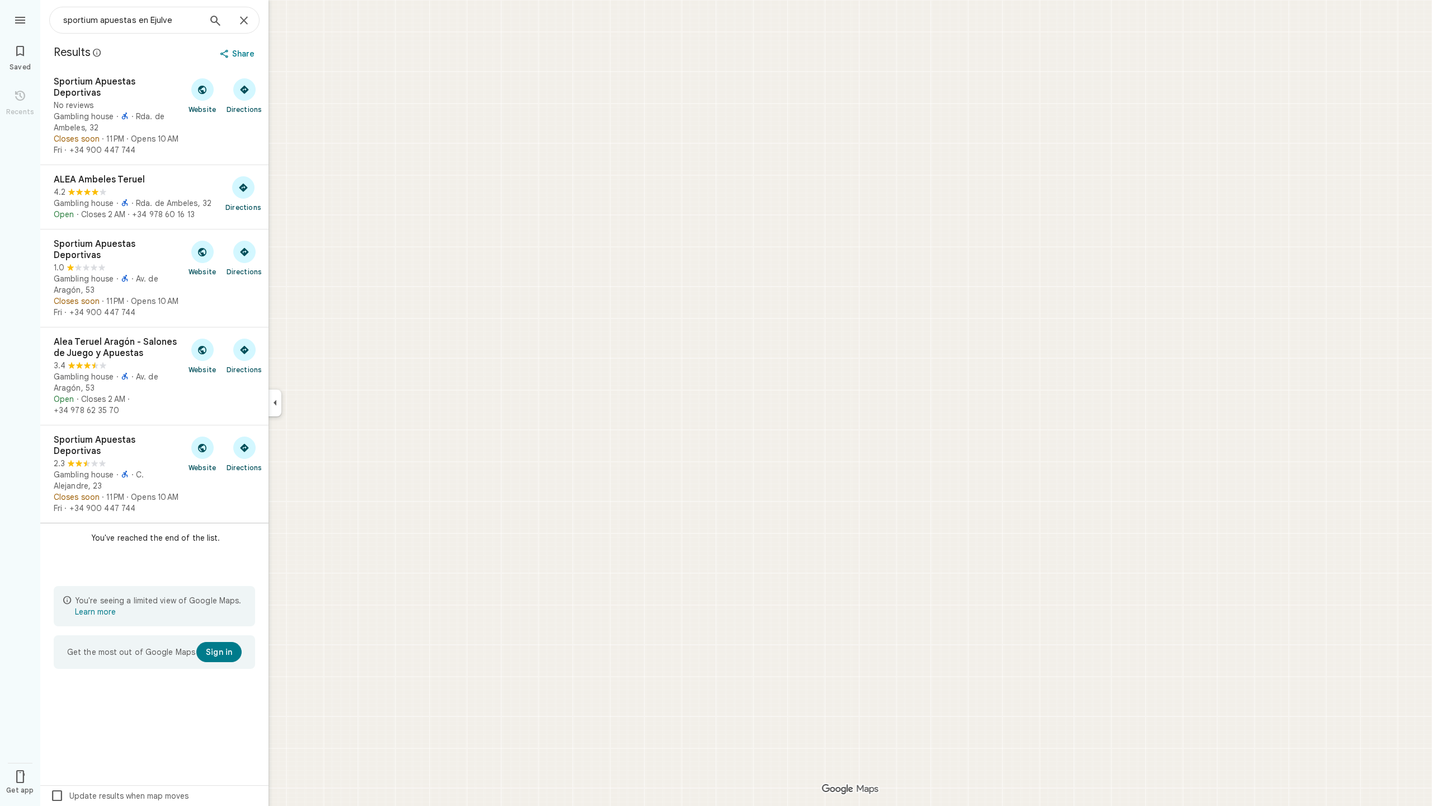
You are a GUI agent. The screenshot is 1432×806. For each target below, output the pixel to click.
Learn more (95, 612)
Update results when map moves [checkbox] (119, 796)
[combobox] (131, 20)
